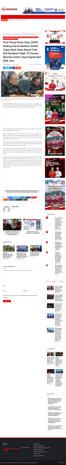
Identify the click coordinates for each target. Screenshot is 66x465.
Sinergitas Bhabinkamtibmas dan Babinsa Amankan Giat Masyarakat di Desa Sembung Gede (8, 255)
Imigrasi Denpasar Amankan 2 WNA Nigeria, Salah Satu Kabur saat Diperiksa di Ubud (59, 298)
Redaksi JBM (7, 64)
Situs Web (25, 290)
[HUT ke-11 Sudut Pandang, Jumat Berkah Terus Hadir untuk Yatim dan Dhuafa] (50, 288)
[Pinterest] (16, 68)
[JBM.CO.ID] (9, 9)
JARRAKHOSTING (34, 462)
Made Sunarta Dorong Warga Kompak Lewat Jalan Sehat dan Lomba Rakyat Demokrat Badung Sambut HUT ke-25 (22, 255)
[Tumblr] (13, 68)
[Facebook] (4, 68)
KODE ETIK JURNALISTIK (39, 445)
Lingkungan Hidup (7, 39)
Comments (61, 281)
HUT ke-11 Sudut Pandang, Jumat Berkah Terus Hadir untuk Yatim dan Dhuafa (59, 289)
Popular (54, 281)
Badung (8, 33)
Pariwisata (15, 39)
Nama (4, 285)
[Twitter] (7, 68)
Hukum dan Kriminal (27, 37)
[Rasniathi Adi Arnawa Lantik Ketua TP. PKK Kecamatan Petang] (36, 248)
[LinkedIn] (10, 68)
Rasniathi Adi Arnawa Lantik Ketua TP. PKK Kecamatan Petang (34, 254)
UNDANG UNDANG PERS (39, 455)
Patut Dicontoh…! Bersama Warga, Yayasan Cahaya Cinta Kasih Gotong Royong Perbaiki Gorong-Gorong (59, 269)
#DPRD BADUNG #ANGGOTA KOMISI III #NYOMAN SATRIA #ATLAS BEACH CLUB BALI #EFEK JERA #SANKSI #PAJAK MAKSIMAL (22, 191)
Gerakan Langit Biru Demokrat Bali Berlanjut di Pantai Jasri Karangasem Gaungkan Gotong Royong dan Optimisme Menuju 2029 (59, 319)
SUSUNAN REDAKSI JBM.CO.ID (40, 451)
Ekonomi (19, 37)
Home (5, 33)
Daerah (14, 37)
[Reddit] (19, 68)
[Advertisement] (33, 3)
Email (4, 290)
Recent (48, 281)
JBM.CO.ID (20, 462)
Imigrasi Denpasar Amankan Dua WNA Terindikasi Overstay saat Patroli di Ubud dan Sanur (26, 19)
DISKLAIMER (36, 443)
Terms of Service (37, 453)
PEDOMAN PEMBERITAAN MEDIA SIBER (42, 447)
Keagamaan (35, 37)
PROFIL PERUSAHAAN (38, 449)
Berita (10, 37)
